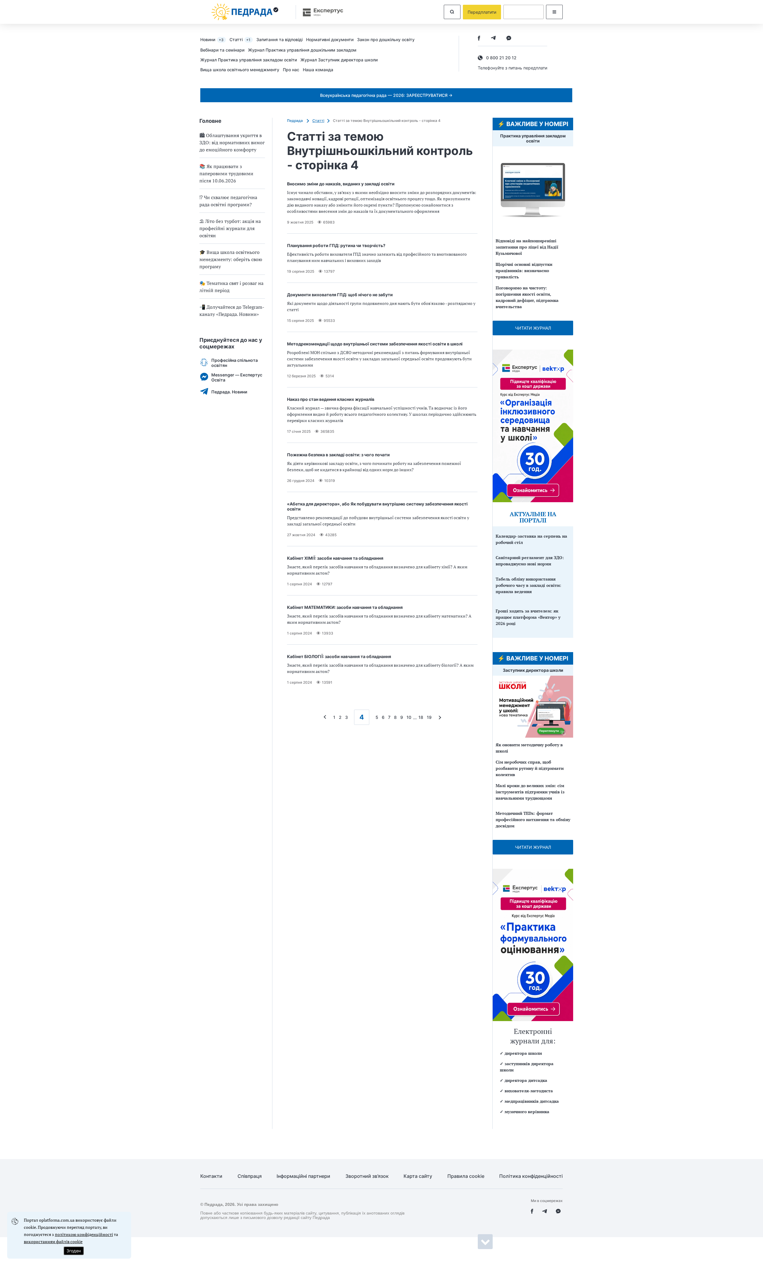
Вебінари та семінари (222, 49)
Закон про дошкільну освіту (386, 39)
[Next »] (438, 717)
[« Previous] (326, 717)
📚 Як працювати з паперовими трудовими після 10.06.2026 (226, 173)
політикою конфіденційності (84, 1234)
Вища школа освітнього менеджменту (239, 69)
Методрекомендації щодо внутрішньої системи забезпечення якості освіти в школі (375, 343)
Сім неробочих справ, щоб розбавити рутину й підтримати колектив (530, 768)
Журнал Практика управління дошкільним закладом (302, 49)
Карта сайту (418, 1176)
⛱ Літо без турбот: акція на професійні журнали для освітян (230, 228)
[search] (452, 12)
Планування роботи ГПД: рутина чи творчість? (336, 245)
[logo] (245, 11)
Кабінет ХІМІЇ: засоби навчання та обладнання (335, 558)
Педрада (295, 120)
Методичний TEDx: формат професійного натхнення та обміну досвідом (533, 819)
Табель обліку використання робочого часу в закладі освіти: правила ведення (528, 585)
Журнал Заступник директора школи (339, 59)
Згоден (73, 1250)
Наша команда (318, 69)
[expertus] (320, 12)
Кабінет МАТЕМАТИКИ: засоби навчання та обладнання (345, 607)
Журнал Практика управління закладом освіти (248, 59)
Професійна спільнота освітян (234, 363)
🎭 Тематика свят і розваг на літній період (231, 287)
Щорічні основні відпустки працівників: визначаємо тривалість (524, 270)
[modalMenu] (554, 12)
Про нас (291, 69)
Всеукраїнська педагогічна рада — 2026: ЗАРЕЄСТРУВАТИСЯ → (386, 95)
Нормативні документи (329, 39)
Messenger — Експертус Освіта (236, 377)
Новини (212, 39)
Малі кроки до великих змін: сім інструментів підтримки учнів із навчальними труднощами (530, 792)
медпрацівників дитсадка (532, 1101)
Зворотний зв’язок (367, 1176)
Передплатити (482, 12)
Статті (239, 39)
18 (420, 717)
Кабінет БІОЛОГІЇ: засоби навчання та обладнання (339, 656)
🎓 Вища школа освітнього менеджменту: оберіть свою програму (230, 259)
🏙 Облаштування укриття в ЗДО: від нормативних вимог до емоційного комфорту (232, 142)
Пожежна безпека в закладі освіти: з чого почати (338, 454)
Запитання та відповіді (279, 39)
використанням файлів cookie (53, 1241)
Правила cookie (465, 1176)
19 (429, 717)
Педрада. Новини (229, 391)
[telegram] (493, 38)
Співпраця (250, 1176)
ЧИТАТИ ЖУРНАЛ (533, 328)
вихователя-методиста (529, 1091)
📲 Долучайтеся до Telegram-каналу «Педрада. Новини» (231, 310)
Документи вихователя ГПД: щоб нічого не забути (340, 294)
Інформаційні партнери (303, 1176)
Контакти (211, 1176)
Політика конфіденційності (531, 1176)
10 (409, 717)
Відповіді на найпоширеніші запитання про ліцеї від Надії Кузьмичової (527, 247)
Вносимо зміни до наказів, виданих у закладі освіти (341, 183)
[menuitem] (214, 39)
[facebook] (479, 38)
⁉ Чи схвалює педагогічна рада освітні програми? (228, 201)
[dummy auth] (523, 12)
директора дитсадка (526, 1080)
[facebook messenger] (508, 38)
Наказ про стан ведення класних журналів (330, 399)
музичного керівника (527, 1111)
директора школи (523, 1053)
